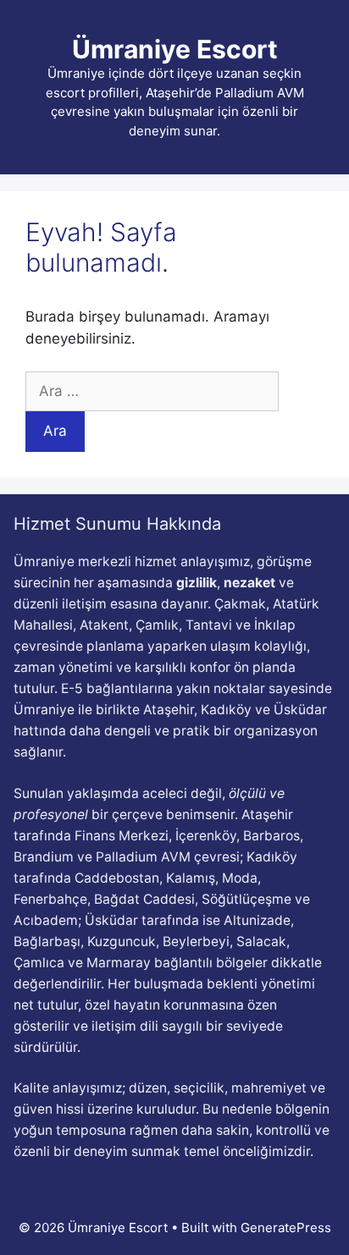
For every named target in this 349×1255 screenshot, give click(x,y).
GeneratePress (286, 1227)
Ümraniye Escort (175, 49)
